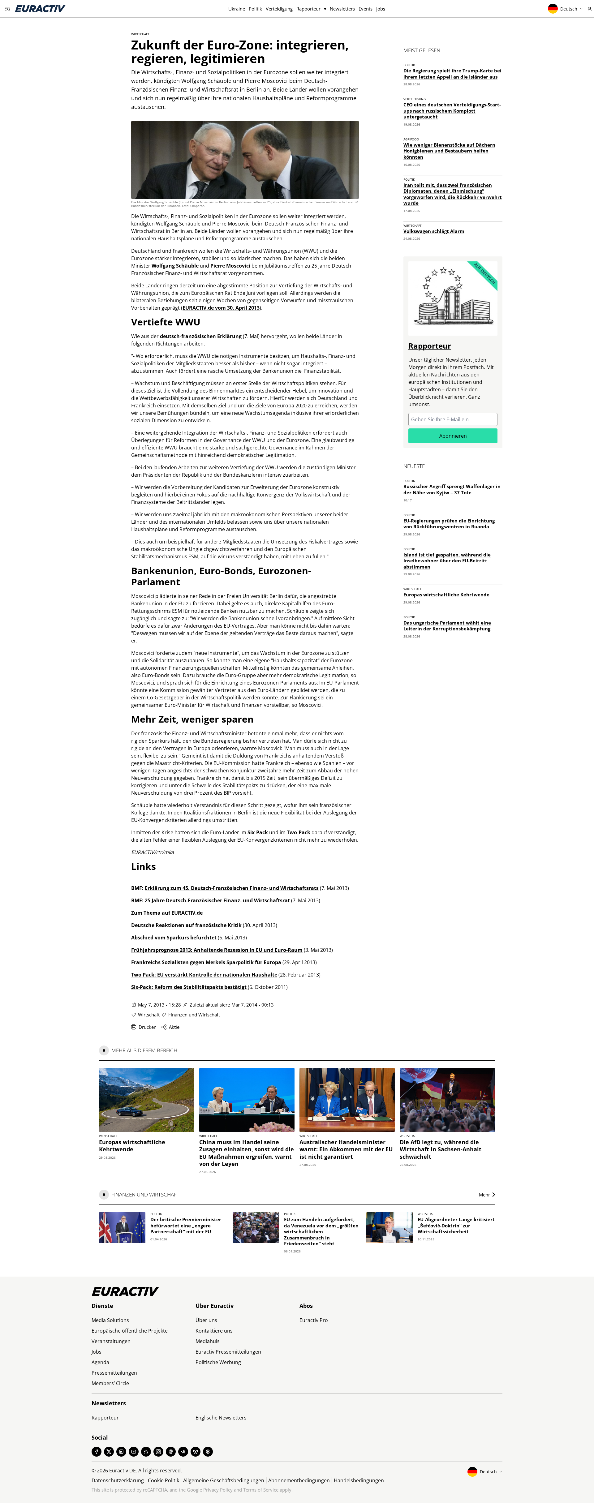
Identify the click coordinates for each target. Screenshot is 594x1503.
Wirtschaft (140, 34)
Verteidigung (279, 9)
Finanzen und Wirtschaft (194, 1014)
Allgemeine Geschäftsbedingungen (223, 1480)
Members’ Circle (110, 1383)
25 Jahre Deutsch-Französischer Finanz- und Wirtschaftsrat (217, 900)
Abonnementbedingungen (299, 1480)
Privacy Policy (218, 1490)
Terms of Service (260, 1490)
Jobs (380, 9)
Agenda (100, 1362)
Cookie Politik (163, 1480)
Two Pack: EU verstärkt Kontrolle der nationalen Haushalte (204, 974)
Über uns (206, 1320)
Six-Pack (258, 832)
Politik (255, 9)
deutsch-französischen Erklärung (201, 336)
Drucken (148, 1027)
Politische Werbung (218, 1362)
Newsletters (342, 9)
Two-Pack (298, 832)
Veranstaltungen (111, 1341)
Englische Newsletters (221, 1417)
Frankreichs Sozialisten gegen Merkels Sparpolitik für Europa (206, 962)
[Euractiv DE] (40, 8)
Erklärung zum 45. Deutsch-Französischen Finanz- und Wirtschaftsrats (232, 888)
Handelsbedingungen (359, 1480)
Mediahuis (208, 1341)
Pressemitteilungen (114, 1372)
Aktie (174, 1027)
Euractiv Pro (313, 1320)
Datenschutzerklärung (118, 1480)
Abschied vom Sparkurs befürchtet (174, 937)
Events (365, 9)
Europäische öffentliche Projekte (130, 1330)
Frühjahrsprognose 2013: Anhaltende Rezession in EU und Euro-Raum (217, 950)
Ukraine (236, 9)
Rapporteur (308, 9)
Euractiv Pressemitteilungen (228, 1351)
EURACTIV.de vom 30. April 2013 (221, 307)
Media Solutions (110, 1320)
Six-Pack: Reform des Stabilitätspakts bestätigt (189, 987)
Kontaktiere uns (214, 1330)
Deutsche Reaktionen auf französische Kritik (186, 925)
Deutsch (568, 9)
